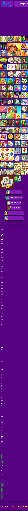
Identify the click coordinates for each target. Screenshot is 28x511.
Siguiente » (16, 223)
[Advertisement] (14, 22)
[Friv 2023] (10, 2)
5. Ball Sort (2, 498)
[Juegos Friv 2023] (5, 6)
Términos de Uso (21, 507)
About (4, 507)
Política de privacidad (11, 507)
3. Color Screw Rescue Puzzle (2, 490)
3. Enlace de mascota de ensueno (2, 455)
